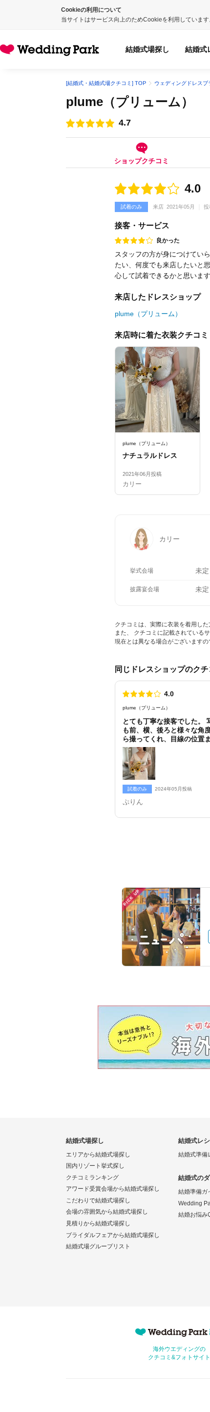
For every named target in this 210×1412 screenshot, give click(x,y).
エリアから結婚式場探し (98, 1154)
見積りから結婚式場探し (98, 1223)
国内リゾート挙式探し (95, 1165)
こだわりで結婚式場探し (98, 1200)
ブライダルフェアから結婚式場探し (113, 1235)
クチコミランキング (92, 1177)
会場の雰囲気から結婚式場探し (107, 1211)
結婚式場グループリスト (98, 1246)
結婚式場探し (147, 49)
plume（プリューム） (130, 101)
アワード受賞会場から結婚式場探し (113, 1188)
